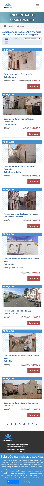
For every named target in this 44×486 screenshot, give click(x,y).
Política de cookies (34, 477)
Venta (11, 26)
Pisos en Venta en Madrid (16, 449)
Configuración (30, 482)
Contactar (34, 86)
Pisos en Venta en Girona (16, 447)
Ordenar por (18, 39)
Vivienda (20, 26)
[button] (5, 59)
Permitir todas (13, 482)
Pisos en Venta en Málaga (16, 452)
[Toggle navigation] (37, 5)
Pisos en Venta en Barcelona (17, 444)
